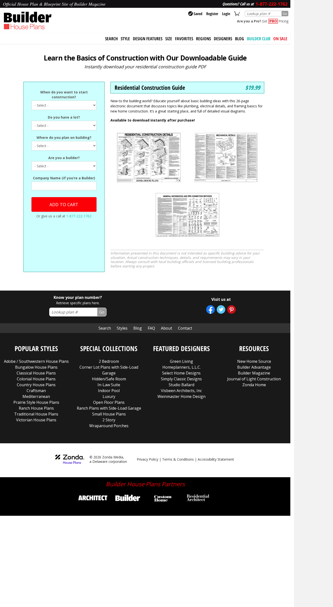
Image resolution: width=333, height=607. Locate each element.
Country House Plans (36, 384)
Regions (203, 38)
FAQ (151, 328)
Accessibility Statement (216, 459)
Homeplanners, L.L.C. (181, 367)
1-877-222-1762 (78, 216)
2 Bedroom (109, 361)
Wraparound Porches (108, 425)
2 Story (108, 420)
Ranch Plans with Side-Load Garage (109, 408)
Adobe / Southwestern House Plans (36, 361)
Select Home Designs (181, 373)
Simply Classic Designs (181, 379)
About (166, 328)
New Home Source (254, 361)
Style (125, 38)
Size (168, 38)
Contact (185, 328)
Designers (223, 38)
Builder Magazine (254, 373)
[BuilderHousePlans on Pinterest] (231, 309)
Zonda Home (254, 384)
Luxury (109, 396)
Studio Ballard (181, 384)
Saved (198, 13)
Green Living (181, 361)
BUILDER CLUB (258, 38)
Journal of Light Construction (254, 379)
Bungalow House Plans (36, 367)
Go (285, 13)
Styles (122, 328)
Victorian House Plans (36, 420)
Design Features (147, 38)
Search (104, 328)
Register (212, 13)
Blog (239, 38)
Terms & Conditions (178, 459)
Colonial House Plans (36, 379)
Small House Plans (109, 414)
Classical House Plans (36, 373)
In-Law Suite (109, 384)
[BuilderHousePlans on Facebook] (210, 309)
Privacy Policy (147, 459)
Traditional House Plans (36, 414)
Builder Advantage (254, 367)
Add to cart (63, 204)
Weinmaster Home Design (181, 396)
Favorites (184, 38)
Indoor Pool (109, 390)
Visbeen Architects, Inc (181, 390)
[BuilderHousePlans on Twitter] (221, 309)
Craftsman (36, 390)
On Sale (280, 38)
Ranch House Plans (36, 408)
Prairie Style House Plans (36, 402)
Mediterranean (36, 396)
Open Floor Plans (109, 402)
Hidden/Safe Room (109, 379)
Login (226, 13)
